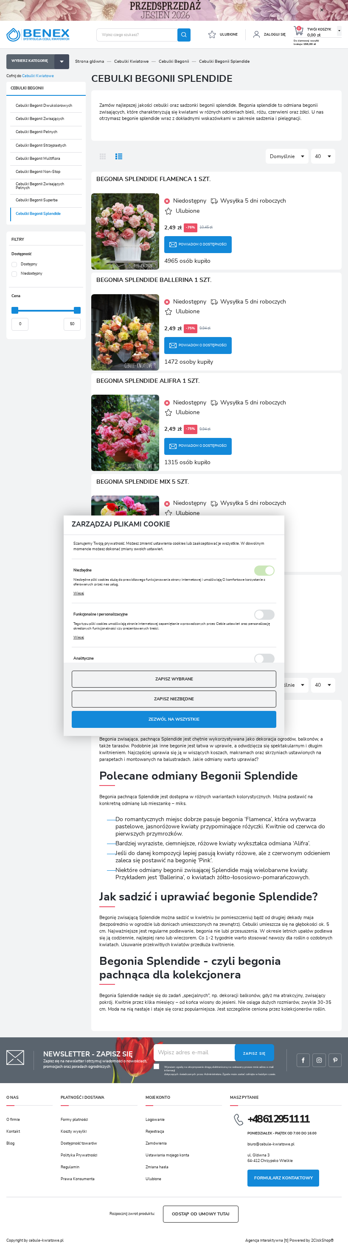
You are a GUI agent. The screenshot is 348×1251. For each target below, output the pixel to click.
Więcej (78, 593)
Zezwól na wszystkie (174, 719)
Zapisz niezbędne (174, 699)
